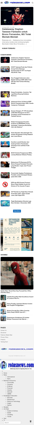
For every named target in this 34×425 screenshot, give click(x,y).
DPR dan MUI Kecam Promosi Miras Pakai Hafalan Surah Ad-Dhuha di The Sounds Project (20, 184)
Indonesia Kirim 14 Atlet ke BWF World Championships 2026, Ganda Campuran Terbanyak (22, 103)
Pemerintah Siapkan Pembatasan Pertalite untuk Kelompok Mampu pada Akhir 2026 (21, 174)
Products (3, 339)
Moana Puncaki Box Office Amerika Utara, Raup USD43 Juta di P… (18, 311)
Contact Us (4, 330)
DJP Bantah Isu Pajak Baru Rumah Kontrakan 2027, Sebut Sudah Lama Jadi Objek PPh (22, 193)
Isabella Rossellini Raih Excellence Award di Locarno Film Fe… (20, 297)
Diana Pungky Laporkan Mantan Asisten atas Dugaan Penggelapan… (19, 304)
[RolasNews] (17, 2)
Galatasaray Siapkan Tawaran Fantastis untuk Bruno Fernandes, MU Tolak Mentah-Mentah (16, 33)
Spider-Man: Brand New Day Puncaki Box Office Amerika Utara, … (16, 291)
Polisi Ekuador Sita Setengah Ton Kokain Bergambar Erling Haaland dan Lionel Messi (22, 134)
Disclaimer (3, 332)
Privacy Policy (4, 337)
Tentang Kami (4, 342)
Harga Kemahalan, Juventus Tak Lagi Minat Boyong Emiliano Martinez (21, 93)
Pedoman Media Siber (6, 335)
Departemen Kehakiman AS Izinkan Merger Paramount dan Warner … (18, 318)
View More (17, 211)
